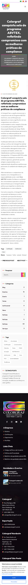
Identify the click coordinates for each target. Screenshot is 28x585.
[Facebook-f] (7, 422)
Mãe (15, 355)
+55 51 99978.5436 (9, 524)
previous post (8, 260)
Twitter (14, 255)
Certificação (9, 248)
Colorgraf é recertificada (13, 472)
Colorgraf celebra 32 (16, 481)
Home (14, 56)
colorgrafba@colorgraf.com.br (13, 552)
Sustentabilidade (14, 358)
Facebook (9, 255)
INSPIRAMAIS (15, 351)
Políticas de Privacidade (12, 453)
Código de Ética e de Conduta (14, 450)
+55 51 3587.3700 (9, 512)
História (7, 431)
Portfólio (7, 440)
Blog (13, 287)
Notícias (13, 315)
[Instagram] (12, 422)
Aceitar (14, 577)
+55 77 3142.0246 (9, 546)
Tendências (7, 362)
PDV (5, 358)
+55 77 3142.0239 (9, 549)
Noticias (13, 319)
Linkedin (19, 255)
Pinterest (24, 255)
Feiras (13, 301)
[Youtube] (16, 422)
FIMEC (20, 348)
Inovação (6, 351)
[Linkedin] (21, 422)
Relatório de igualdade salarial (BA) (15, 459)
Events (13, 296)
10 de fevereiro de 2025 (9, 94)
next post (21, 260)
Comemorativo (18, 344)
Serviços (13, 328)
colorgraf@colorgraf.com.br (12, 515)
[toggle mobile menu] (25, 6)
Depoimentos (9, 437)
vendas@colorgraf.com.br (12, 527)
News (13, 310)
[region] (14, 573)
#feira (5, 341)
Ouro (3, 252)
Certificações (9, 434)
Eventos (13, 292)
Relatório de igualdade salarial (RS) (15, 456)
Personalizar (14, 581)
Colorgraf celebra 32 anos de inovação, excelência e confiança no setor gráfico (13, 380)
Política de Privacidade (7, 574)
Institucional (18, 248)
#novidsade (14, 341)
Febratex (6, 348)
